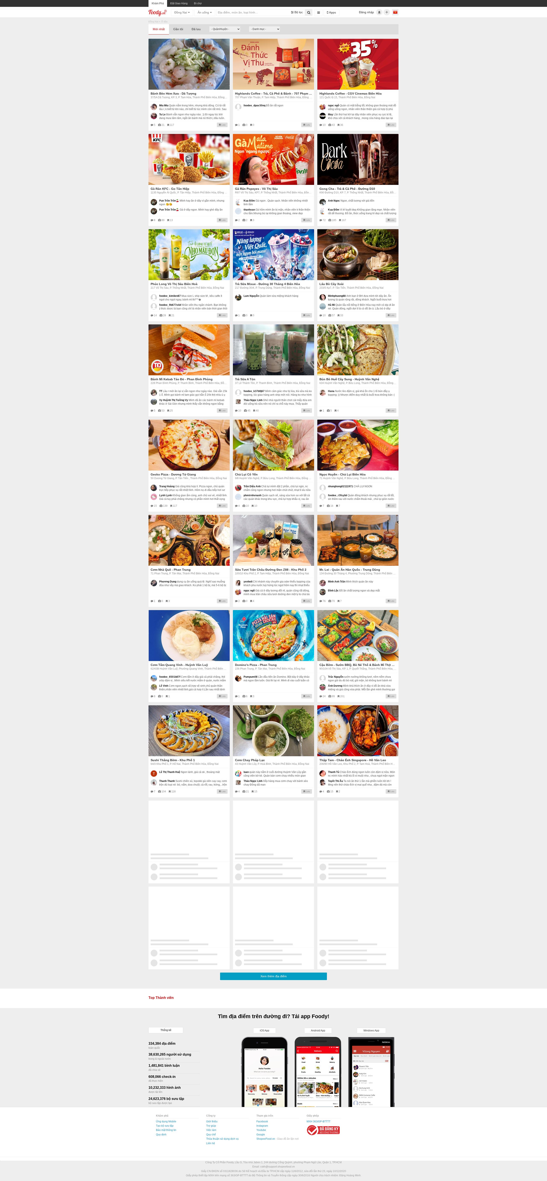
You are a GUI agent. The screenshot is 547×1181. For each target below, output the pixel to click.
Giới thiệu (212, 1121)
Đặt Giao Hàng (179, 3)
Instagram (262, 1125)
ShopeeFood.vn (266, 1138)
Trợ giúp (211, 1125)
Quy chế (211, 1134)
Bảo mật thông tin (166, 1130)
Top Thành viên (161, 998)
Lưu (223, 124)
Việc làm (211, 1130)
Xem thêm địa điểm (273, 976)
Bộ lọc (298, 12)
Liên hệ (210, 1143)
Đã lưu (196, 29)
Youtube (261, 1130)
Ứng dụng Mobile (166, 1121)
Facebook (262, 1121)
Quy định (161, 1134)
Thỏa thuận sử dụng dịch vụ (222, 1138)
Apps (332, 12)
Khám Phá (158, 3)
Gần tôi (178, 29)
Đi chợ (198, 3)
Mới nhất (159, 29)
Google (260, 1134)
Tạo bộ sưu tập (165, 1125)
